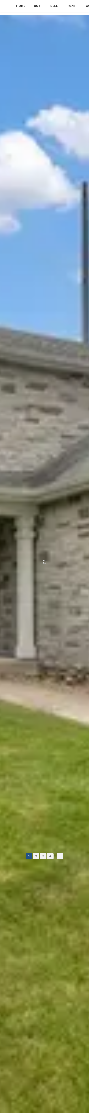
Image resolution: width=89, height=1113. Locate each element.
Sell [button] (54, 6)
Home (20, 6)
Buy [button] (37, 6)
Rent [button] (72, 6)
